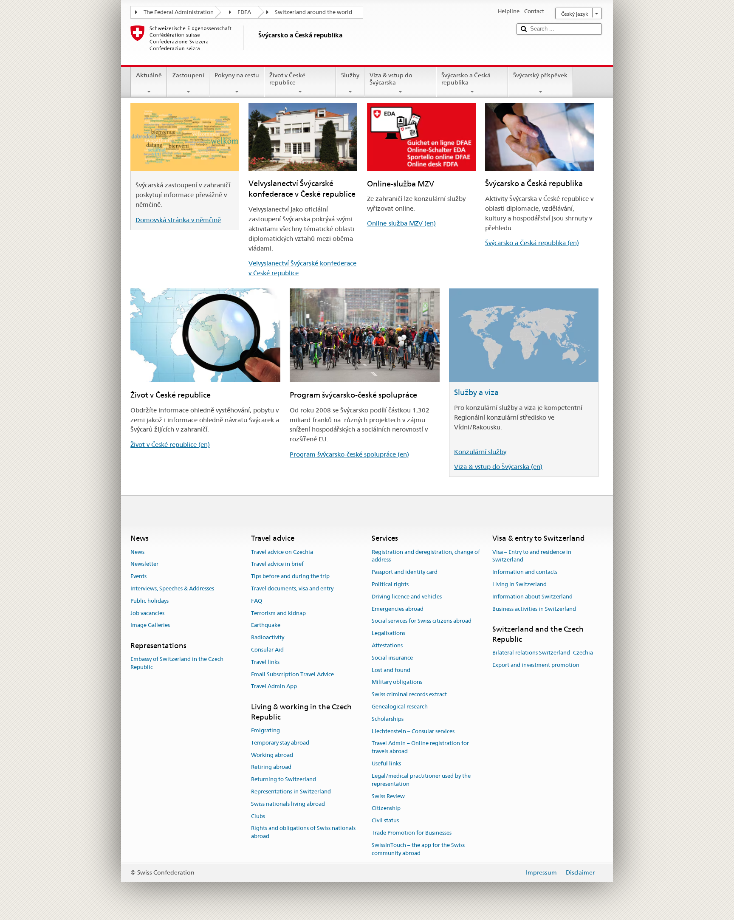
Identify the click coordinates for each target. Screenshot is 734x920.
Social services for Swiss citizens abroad (421, 621)
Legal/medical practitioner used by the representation (421, 780)
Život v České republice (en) (170, 444)
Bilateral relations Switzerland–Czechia (542, 652)
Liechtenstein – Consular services (413, 731)
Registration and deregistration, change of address (426, 556)
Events (138, 576)
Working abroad (272, 755)
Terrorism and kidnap (278, 613)
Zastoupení (188, 75)
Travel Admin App (274, 686)
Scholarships (388, 719)
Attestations (387, 645)
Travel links (265, 662)
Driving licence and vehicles (407, 596)
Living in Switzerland (519, 584)
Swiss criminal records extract (409, 694)
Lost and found (391, 670)
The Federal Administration (179, 12)
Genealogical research (400, 706)
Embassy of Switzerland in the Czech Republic (176, 663)
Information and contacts (524, 572)
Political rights (390, 584)
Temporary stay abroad (280, 742)
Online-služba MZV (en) (401, 223)
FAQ (256, 601)
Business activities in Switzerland (534, 609)
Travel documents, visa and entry (292, 588)
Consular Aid (267, 649)
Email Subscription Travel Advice (292, 674)
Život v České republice (287, 79)
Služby (350, 75)
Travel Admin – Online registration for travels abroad (420, 747)
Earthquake (265, 625)
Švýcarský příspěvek (540, 75)
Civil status (385, 820)
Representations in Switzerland (291, 791)
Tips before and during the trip (290, 576)
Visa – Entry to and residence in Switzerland (531, 556)
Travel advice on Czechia (282, 552)
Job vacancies (147, 613)
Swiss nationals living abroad (288, 804)
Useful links (386, 763)
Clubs (258, 816)
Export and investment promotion (535, 665)
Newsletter (144, 564)
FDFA (244, 12)
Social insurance (392, 658)
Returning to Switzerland (283, 779)
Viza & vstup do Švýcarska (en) (498, 467)
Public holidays (149, 601)
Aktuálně (149, 75)
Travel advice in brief (277, 564)
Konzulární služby (480, 452)
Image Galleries (150, 625)
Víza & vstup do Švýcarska (391, 79)
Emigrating (265, 730)
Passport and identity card (405, 572)
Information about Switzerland (532, 596)
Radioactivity (267, 637)
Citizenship (386, 808)
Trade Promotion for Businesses (412, 833)
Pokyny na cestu (237, 75)
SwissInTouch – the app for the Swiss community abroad (418, 849)
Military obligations (397, 682)
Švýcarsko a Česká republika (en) (532, 243)
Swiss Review (388, 796)
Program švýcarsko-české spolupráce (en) (349, 454)
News (137, 552)
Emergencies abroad (397, 609)
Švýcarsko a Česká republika (466, 79)
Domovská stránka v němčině (178, 220)
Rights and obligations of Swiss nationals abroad (303, 832)
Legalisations (388, 633)
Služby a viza (476, 392)
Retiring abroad (271, 767)
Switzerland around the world (313, 12)
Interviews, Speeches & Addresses (172, 588)
